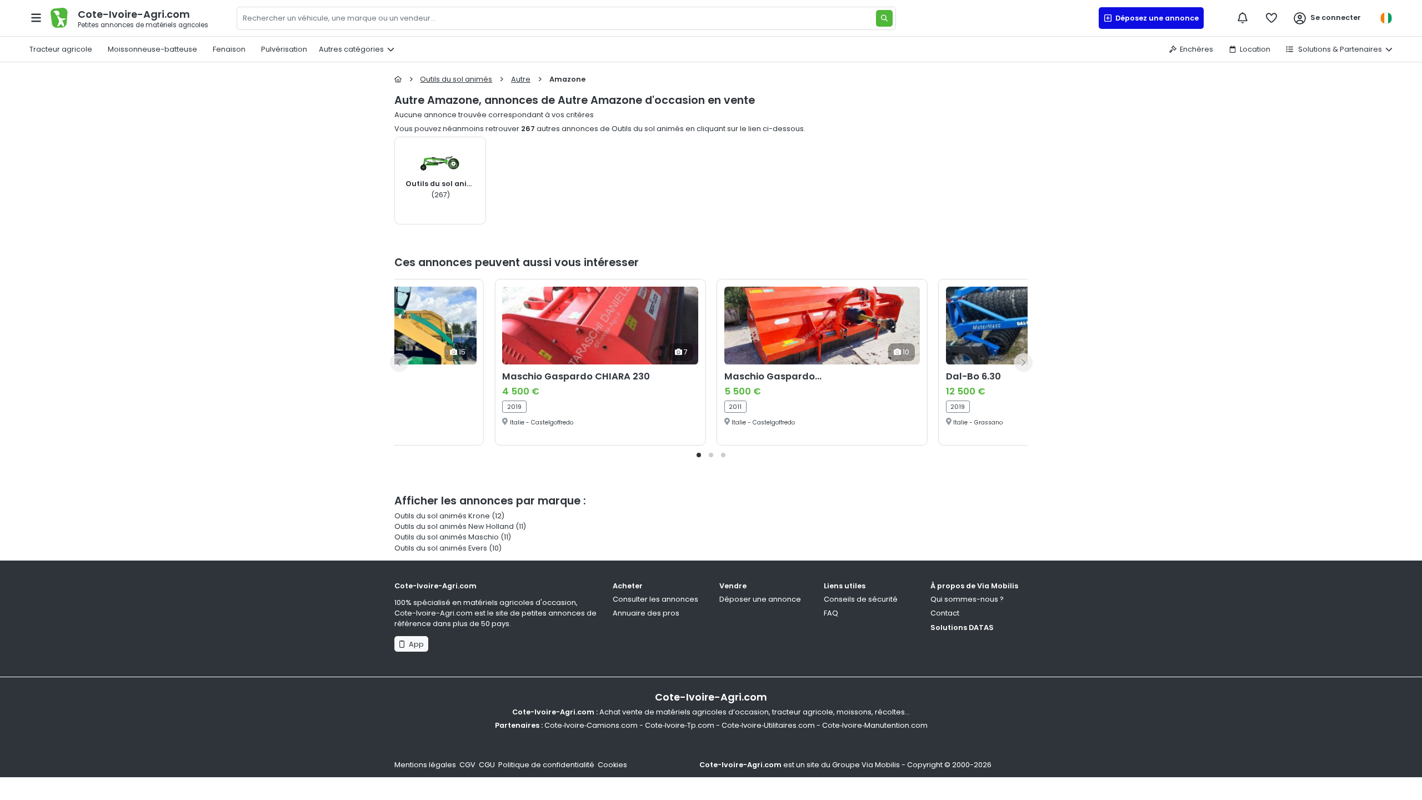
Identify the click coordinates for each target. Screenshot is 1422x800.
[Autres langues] (1386, 18)
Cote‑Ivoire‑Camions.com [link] (591, 725)
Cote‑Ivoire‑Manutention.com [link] (875, 725)
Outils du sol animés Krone (442, 516)
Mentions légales (425, 764)
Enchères (1196, 49)
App (414, 644)
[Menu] (36, 17)
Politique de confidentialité (546, 764)
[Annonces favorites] (1271, 17)
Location (1255, 49)
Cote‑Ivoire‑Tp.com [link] (679, 725)
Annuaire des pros (646, 613)
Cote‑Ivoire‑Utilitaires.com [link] (768, 725)
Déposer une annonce (760, 599)
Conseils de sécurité (861, 599)
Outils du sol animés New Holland (454, 526)
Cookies (612, 764)
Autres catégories (351, 49)
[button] (699, 455)
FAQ (831, 613)
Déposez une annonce (1155, 18)
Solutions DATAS (962, 627)
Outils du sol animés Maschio (446, 537)
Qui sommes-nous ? (967, 599)
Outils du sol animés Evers (440, 548)
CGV (467, 764)
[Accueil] (398, 79)
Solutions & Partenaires (1339, 49)
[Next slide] (1023, 362)
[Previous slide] (399, 362)
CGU (487, 764)
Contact (944, 613)
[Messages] (1242, 17)
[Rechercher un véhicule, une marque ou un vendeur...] (884, 18)
